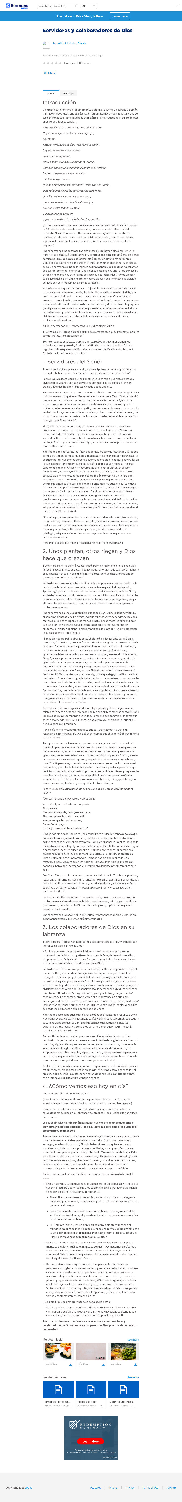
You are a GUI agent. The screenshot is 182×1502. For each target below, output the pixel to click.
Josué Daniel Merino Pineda (69, 43)
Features (95, 1487)
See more (133, 1339)
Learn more (120, 16)
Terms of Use (150, 1487)
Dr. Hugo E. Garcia (119, 1405)
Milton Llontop (52, 1405)
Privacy (130, 1487)
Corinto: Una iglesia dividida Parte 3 (131, 1401)
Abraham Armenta (87, 1405)
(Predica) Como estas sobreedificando (68, 1401)
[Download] (70, 1364)
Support (171, 1487)
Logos (28, 1487)
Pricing (113, 1487)
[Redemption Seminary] (91, 1438)
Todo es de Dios (86, 1401)
